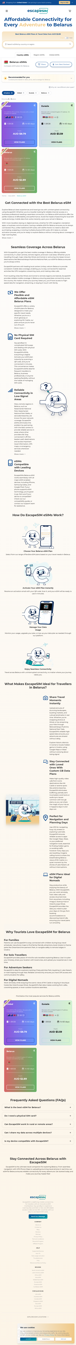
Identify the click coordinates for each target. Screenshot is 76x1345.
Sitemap (38, 1234)
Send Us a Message (38, 1216)
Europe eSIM (38, 1282)
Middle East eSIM (38, 1279)
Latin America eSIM (38, 1272)
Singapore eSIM (38, 1301)
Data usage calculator (38, 1256)
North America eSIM (38, 1270)
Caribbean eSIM (38, 1287)
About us (38, 1225)
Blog (38, 1229)
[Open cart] (70, 11)
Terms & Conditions (38, 1239)
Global (20, 93)
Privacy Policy (38, 1236)
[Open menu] (7, 11)
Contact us (38, 1227)
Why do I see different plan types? (62, 87)
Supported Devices (38, 1251)
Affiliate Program (38, 1243)
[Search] (70, 44)
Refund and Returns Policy (38, 1263)
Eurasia (32, 93)
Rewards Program (38, 1241)
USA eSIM (38, 1294)
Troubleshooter (38, 1258)
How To (38, 1253)
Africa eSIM (38, 1275)
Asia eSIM (38, 1277)
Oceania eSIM (38, 1284)
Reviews (38, 1232)
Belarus (45, 93)
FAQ (38, 1260)
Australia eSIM (38, 1296)
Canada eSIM (38, 1299)
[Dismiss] (72, 2)
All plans (8, 93)
